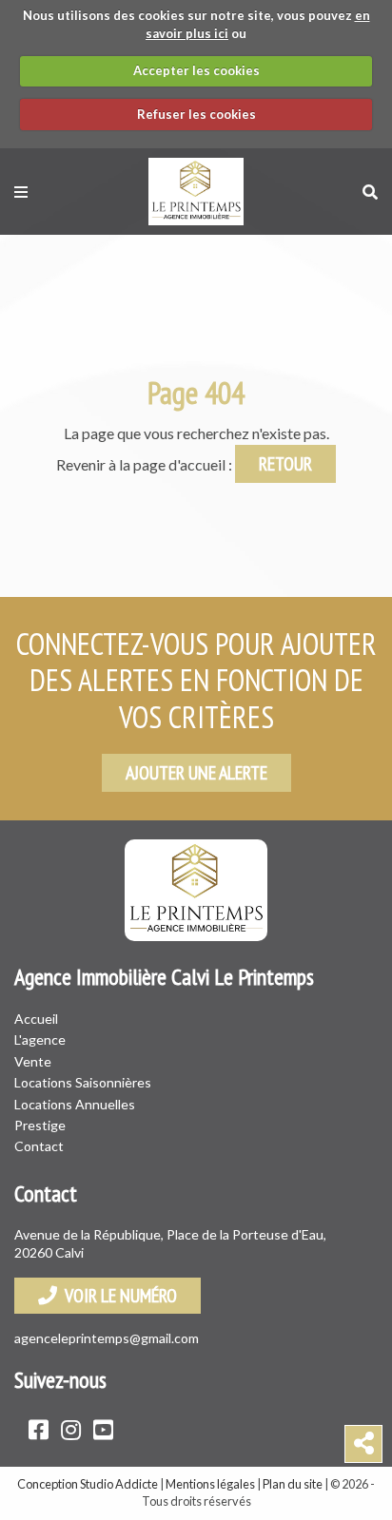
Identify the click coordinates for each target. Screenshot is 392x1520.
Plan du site (293, 1483)
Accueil (36, 1018)
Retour (285, 464)
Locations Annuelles (74, 1104)
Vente (32, 1061)
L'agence (40, 1039)
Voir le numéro (117, 1295)
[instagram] (71, 1429)
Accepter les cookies (196, 70)
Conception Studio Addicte (87, 1483)
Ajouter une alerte (196, 772)
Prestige (40, 1125)
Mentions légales (210, 1483)
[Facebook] (39, 1429)
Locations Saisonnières (82, 1082)
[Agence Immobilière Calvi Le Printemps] (196, 190)
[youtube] (103, 1429)
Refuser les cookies (196, 114)
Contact (39, 1146)
